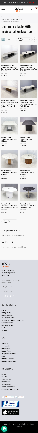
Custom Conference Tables (11, 19)
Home (4, 17)
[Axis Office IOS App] (10, 415)
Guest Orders (6, 384)
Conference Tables (8, 318)
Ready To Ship (6, 313)
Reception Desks (7, 315)
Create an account (8, 387)
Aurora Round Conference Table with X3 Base (9, 172)
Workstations (6, 328)
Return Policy (6, 348)
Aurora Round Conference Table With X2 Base (28, 172)
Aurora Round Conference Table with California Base (28, 205)
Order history (6, 379)
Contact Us (6, 346)
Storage (4, 330)
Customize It (13, 17)
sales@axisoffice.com (10, 287)
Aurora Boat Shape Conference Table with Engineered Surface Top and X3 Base (9, 66)
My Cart (4, 374)
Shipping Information (9, 354)
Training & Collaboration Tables (13, 320)
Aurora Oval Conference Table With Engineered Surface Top (9, 205)
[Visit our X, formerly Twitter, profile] (13, 296)
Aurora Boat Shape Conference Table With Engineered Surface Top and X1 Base (28, 66)
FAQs (3, 356)
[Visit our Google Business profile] (10, 296)
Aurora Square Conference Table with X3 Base (9, 138)
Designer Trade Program (10, 389)
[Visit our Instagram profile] (5, 296)
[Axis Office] (19, 9)
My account (6, 382)
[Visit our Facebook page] (2, 296)
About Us (5, 343)
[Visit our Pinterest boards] (7, 296)
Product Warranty (8, 359)
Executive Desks (7, 325)
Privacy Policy (6, 351)
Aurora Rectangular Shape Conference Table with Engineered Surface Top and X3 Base (9, 102)
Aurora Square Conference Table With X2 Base (28, 138)
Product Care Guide (9, 361)
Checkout (5, 377)
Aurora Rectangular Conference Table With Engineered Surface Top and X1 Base (28, 102)
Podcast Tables (7, 323)
